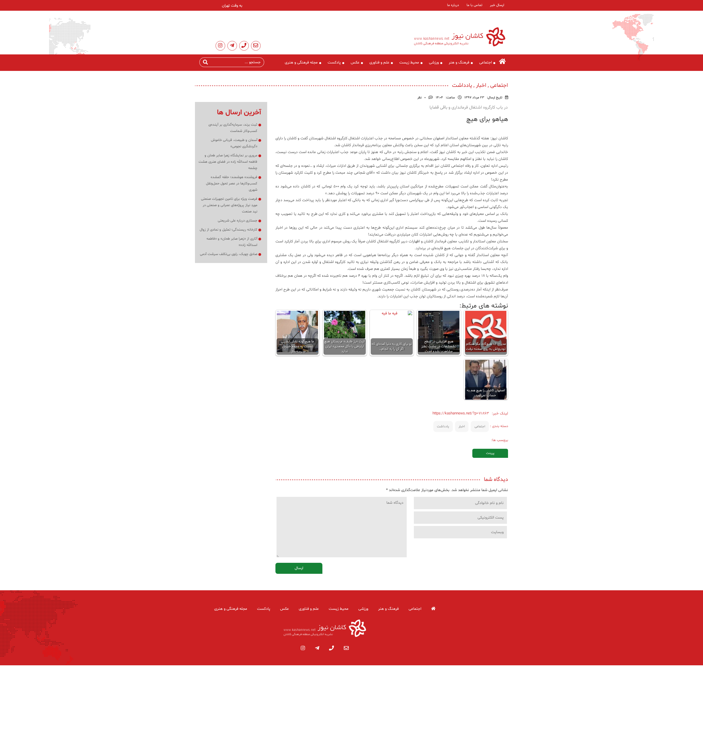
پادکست (334, 62)
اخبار (462, 426)
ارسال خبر (497, 5)
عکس (355, 62)
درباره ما (453, 5)
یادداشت (443, 426)
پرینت (490, 453)
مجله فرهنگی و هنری (301, 62)
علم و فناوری (379, 62)
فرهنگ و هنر (459, 62)
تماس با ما (474, 5)
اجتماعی (485, 62)
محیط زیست (409, 62)
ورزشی (434, 62)
